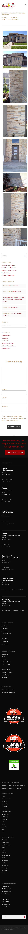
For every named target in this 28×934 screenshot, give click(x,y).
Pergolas (4, 677)
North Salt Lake (6, 845)
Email (4, 397)
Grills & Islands (6, 675)
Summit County (6, 894)
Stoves (4, 656)
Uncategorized (13, 19)
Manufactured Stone (8, 343)
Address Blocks (16, 291)
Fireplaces (5, 338)
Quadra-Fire (5, 631)
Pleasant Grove (6, 855)
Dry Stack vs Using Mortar (9, 270)
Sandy (3, 863)
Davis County (5, 886)
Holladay (4, 821)
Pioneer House (13, 285)
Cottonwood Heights (8, 837)
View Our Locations (15, 452)
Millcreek (4, 840)
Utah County (5, 901)
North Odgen (5, 842)
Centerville (5, 804)
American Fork (6, 799)
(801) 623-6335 (6, 539)
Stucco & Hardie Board (8, 265)
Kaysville (4, 827)
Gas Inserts (5, 340)
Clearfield (5, 806)
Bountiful (4, 801)
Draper (4, 809)
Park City (4, 852)
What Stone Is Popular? (8, 268)
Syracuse (4, 870)
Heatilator (5, 626)
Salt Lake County (7, 891)
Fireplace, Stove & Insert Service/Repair (13, 785)
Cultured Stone (6, 633)
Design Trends (6, 335)
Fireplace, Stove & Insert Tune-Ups (12, 788)
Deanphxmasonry (8, 297)
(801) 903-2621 (6, 562)
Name (4, 389)
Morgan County (6, 888)
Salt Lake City (6, 860)
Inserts (4, 659)
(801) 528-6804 (6, 474)
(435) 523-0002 (6, 605)
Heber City (5, 816)
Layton (4, 829)
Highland (4, 819)
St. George (5, 868)
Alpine (4, 796)
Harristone (5, 641)
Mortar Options (13, 307)
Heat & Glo (5, 628)
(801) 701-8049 (6, 517)
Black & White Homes (8, 275)
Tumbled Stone (6, 273)
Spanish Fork (5, 865)
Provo (3, 857)
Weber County (6, 906)
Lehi (3, 832)
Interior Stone (6, 669)
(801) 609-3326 (6, 585)
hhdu (6, 17)
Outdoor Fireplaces (7, 672)
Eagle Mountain (6, 811)
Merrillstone (5, 639)
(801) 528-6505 (6, 494)
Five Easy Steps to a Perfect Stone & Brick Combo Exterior (13, 299)
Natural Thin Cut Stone (8, 346)
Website (5, 406)
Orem (3, 850)
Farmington (5, 814)
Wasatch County (6, 904)
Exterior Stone (6, 664)
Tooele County (6, 899)
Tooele (4, 873)
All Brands (5, 644)
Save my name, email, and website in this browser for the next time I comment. (14, 418)
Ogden (4, 847)
